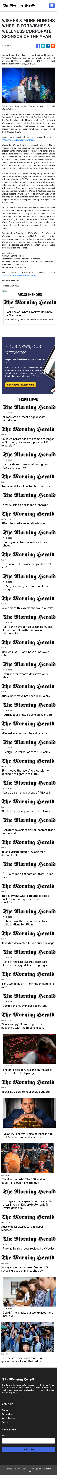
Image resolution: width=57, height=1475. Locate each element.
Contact (6, 1422)
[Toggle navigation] (52, 5)
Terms (5, 1410)
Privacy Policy (8, 1414)
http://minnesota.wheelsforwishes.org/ (19, 275)
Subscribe (28, 1449)
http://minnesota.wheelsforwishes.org (19, 140)
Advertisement (9, 1418)
